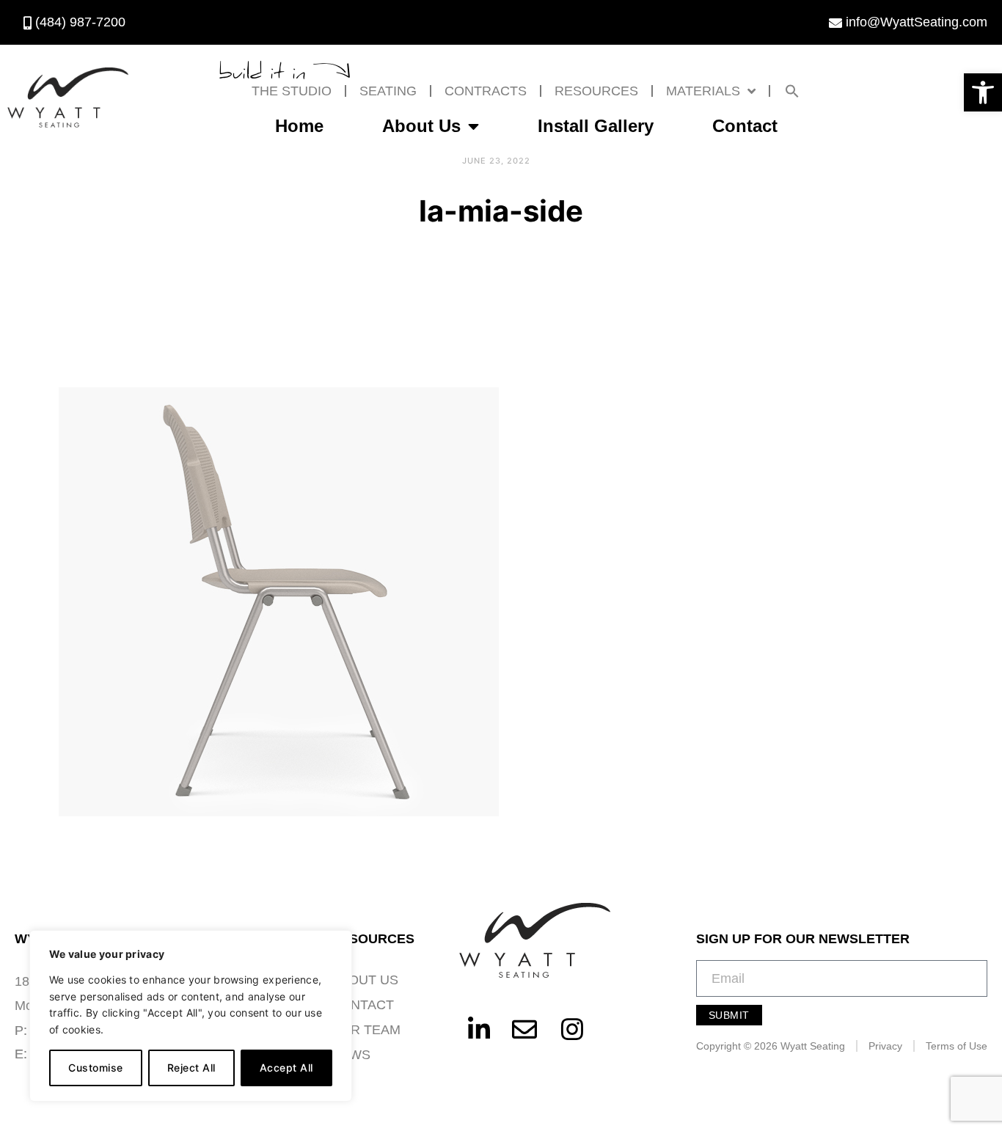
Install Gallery (596, 126)
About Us (421, 126)
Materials (703, 91)
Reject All (191, 1067)
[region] (190, 1016)
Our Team (366, 1029)
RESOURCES (596, 91)
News (350, 1054)
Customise (95, 1067)
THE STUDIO (292, 91)
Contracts (486, 91)
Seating (388, 91)
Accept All (286, 1067)
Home (299, 126)
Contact (745, 126)
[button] (983, 92)
